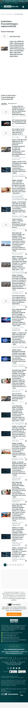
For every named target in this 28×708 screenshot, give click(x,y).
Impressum (5, 662)
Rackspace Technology (18, 216)
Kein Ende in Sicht (15, 36)
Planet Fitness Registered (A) (16, 524)
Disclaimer (13, 662)
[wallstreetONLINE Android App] (22, 672)
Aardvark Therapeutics (18, 366)
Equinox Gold (16, 159)
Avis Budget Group (17, 293)
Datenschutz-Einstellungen (13, 663)
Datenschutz (21, 662)
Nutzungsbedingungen (14, 664)
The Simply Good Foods (19, 458)
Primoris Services (17, 254)
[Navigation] (1, 6)
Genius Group (16, 391)
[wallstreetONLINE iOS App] (13, 672)
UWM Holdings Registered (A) (16, 479)
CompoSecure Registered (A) (16, 329)
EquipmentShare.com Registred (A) (18, 500)
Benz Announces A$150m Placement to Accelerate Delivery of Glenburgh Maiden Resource (18, 397)
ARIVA (20, 677)
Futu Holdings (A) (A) (18, 424)
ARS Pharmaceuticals (18, 347)
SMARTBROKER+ (22, 639)
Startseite (3, 14)
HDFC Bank (15, 441)
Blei (18, 137)
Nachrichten (9, 14)
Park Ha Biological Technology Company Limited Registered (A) (18, 198)
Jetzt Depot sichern (14, 646)
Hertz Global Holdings (18, 272)
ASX (13, 403)
